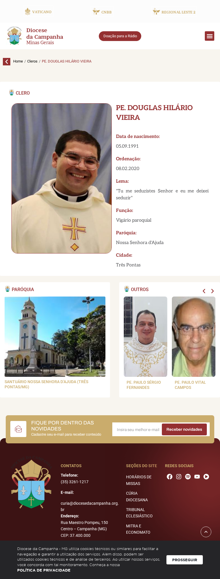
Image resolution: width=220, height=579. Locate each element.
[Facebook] (169, 476)
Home (18, 61)
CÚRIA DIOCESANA (137, 496)
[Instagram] (178, 476)
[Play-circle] (206, 476)
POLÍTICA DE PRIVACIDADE (43, 570)
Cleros (32, 61)
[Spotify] (187, 476)
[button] (209, 36)
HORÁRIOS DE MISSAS (139, 480)
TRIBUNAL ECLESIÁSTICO (139, 512)
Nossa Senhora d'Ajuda (140, 242)
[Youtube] (197, 476)
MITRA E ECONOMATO (138, 529)
